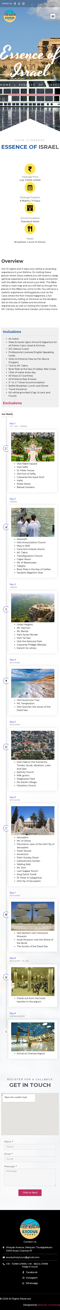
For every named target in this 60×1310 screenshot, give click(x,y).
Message (9, 1166)
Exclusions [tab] (12, 403)
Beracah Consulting (49, 1305)
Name (8, 1142)
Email (7, 1154)
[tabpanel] (30, 367)
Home (5, 84)
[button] (53, 16)
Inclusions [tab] (12, 332)
